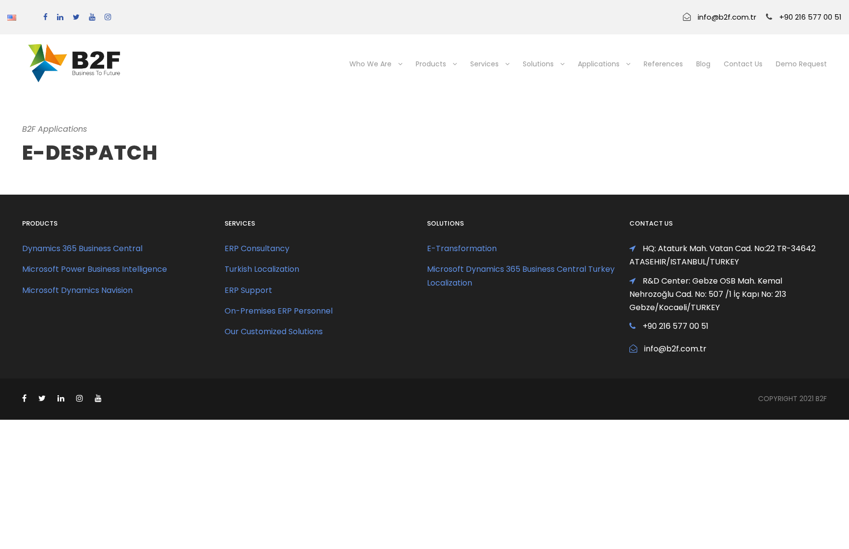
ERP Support (248, 290)
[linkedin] (60, 17)
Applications (599, 64)
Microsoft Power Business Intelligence (94, 269)
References (663, 64)
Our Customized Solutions (274, 331)
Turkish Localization (262, 269)
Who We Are (370, 64)
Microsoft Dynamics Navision (77, 290)
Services (484, 64)
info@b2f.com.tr (727, 17)
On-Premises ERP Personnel (279, 311)
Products (431, 64)
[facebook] (45, 17)
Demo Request (801, 64)
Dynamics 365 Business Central (82, 248)
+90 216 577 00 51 (810, 17)
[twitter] (76, 17)
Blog (703, 64)
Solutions (538, 64)
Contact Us (743, 64)
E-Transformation (462, 248)
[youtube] (92, 17)
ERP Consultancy (257, 248)
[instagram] (108, 17)
